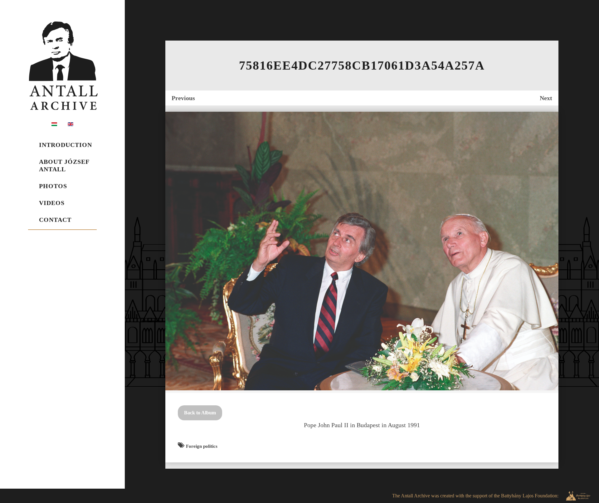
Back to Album (200, 412)
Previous (183, 98)
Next (546, 98)
